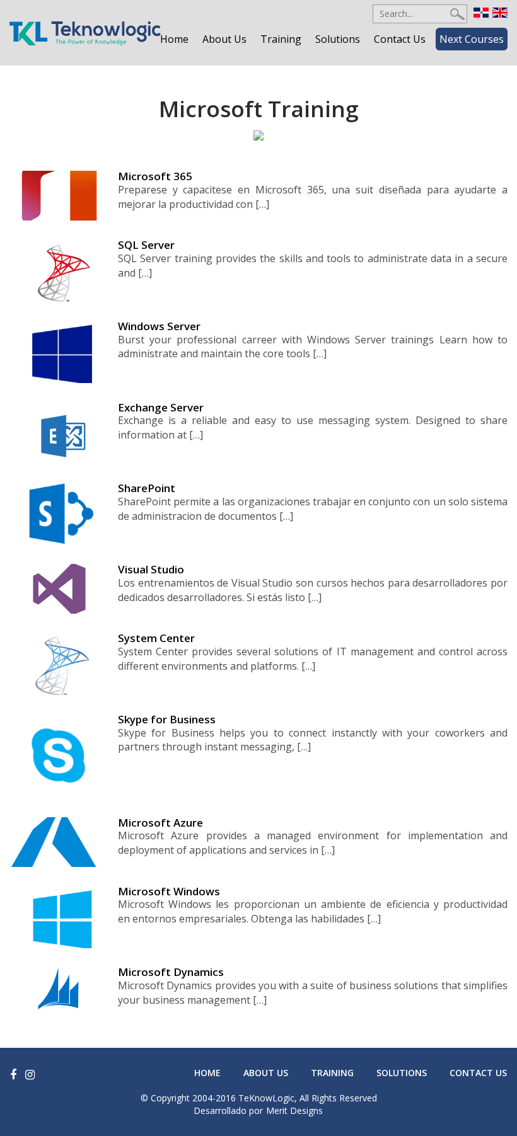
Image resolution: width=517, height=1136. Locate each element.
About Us (224, 39)
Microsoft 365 (155, 176)
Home (174, 39)
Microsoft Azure (160, 822)
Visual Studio (151, 569)
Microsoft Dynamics (171, 972)
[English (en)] (500, 11)
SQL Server (146, 245)
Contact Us (400, 39)
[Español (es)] (481, 11)
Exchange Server (161, 407)
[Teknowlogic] (85, 32)
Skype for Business (167, 719)
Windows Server (159, 326)
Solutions (337, 39)
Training (280, 39)
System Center (156, 638)
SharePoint (146, 488)
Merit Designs (294, 1110)
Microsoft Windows (169, 891)
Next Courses (471, 39)
